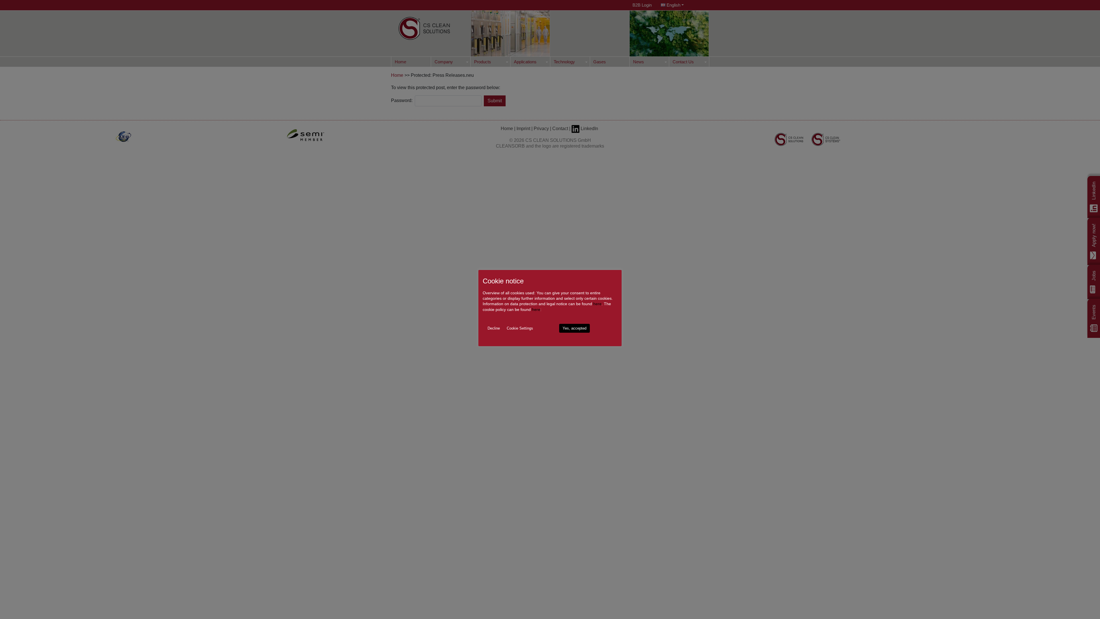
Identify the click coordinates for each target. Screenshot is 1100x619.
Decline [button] (494, 328)
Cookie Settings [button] (520, 328)
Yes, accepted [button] (574, 328)
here (597, 303)
